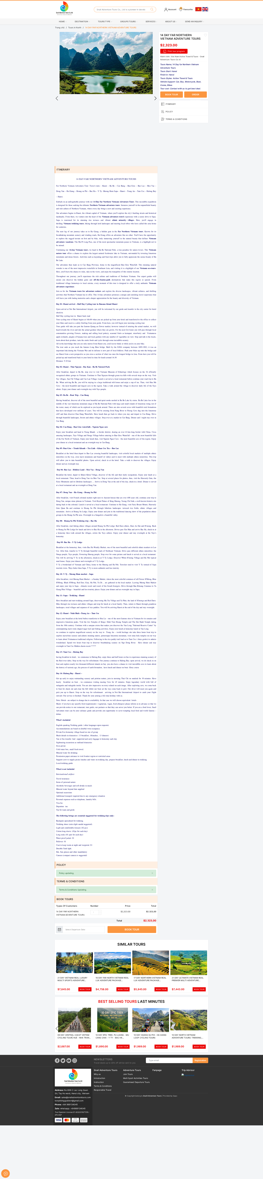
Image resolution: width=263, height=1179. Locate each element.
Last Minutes (131, 1001)
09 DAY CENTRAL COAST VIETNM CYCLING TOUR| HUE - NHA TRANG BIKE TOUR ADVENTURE (74, 1037)
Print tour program (176, 51)
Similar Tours (131, 944)
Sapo (175, 1096)
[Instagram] (74, 1060)
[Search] (152, 9)
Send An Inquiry (194, 21)
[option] (106, 63)
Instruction (99, 1082)
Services (151, 21)
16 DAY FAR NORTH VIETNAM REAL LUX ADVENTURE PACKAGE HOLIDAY (112, 980)
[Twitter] (63, 1060)
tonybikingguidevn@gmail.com (69, 1100)
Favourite (186, 9)
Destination (81, 21)
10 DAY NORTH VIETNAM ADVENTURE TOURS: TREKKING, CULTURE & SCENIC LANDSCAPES (188, 1037)
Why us (97, 1074)
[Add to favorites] (205, 35)
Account (172, 9)
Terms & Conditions (103, 1086)
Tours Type (104, 21)
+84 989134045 (70, 1104)
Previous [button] (57, 98)
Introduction (99, 1078)
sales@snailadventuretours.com (76, 1097)
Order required (195, 95)
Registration (200, 1060)
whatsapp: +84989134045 (73, 1108)
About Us (170, 21)
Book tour (132, 929)
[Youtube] (68, 1060)
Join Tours (128, 1074)
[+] (100, 911)
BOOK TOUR (85, 989)
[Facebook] (57, 1060)
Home (62, 21)
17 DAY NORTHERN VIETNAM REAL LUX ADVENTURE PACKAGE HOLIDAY (150, 980)
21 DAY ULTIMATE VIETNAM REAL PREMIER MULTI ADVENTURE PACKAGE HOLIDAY (188, 980)
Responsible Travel (102, 1090)
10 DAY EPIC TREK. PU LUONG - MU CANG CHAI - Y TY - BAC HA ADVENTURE (112, 1037)
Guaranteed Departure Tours (136, 1082)
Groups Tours (128, 21)
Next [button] (155, 98)
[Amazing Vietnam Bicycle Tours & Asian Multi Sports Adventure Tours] (64, 9)
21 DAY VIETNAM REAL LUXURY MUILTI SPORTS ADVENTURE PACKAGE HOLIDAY (73, 980)
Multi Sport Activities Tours (135, 1078)
